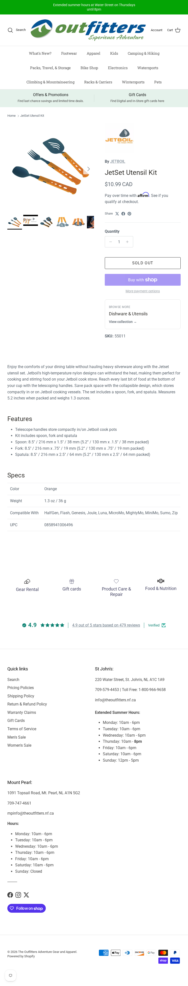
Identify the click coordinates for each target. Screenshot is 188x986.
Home (11, 116)
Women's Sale (19, 745)
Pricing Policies (20, 687)
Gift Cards (16, 720)
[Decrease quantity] (109, 241)
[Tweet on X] (117, 214)
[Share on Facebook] (123, 214)
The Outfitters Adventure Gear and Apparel (47, 952)
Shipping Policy (20, 696)
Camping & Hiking (143, 53)
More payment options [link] (143, 291)
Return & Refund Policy (27, 704)
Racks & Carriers (98, 81)
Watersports (147, 67)
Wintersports (133, 81)
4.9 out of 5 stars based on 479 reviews (106, 625)
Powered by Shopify (21, 956)
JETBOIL (117, 161)
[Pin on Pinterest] (129, 214)
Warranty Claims (21, 712)
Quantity (112, 231)
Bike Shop (89, 67)
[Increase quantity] (128, 241)
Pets (158, 81)
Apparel (93, 53)
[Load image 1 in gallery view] (50, 166)
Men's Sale (16, 737)
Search (13, 679)
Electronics (118, 67)
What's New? (40, 53)
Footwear (69, 53)
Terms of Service (21, 729)
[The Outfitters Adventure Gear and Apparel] (88, 30)
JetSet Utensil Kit (32, 116)
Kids (114, 53)
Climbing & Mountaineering (50, 81)
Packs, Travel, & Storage (50, 67)
